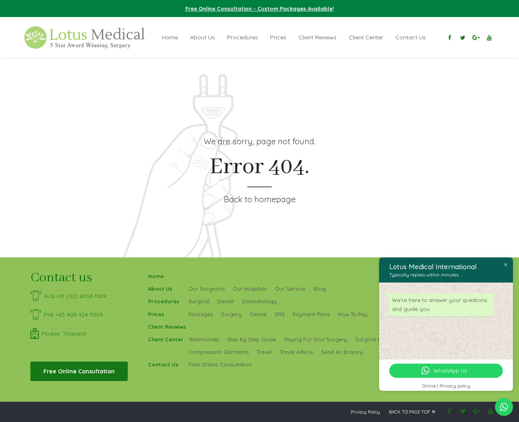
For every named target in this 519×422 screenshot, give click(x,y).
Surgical (199, 301)
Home (170, 37)
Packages (201, 314)
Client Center (366, 37)
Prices (278, 37)
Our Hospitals (250, 288)
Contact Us (410, 37)
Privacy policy (455, 386)
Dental (225, 301)
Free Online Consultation (220, 364)
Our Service (290, 288)
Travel (264, 352)
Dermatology (259, 301)
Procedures (242, 37)
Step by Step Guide (251, 339)
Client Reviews (317, 37)
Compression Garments (219, 352)
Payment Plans (311, 314)
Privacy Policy (365, 412)
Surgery (231, 314)
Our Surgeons (207, 288)
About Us (202, 37)
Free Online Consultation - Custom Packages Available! (259, 8)
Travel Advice (296, 352)
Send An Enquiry (342, 352)
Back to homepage (260, 199)
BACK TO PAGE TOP (409, 412)
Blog (319, 288)
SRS (280, 314)
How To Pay (352, 314)
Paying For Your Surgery (315, 339)
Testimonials (204, 339)
